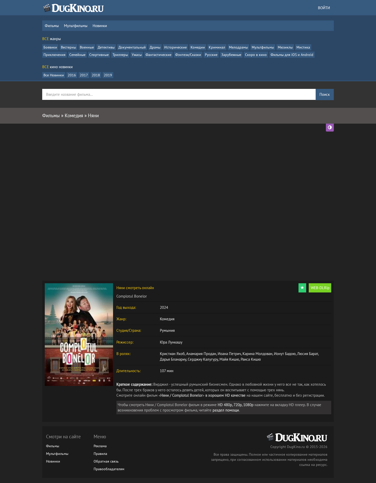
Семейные (77, 54)
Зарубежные (231, 54)
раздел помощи (226, 410)
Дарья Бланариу (173, 359)
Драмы (155, 47)
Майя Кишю (229, 359)
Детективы (106, 47)
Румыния (167, 330)
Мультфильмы (75, 25)
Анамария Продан (201, 353)
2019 (108, 75)
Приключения (54, 54)
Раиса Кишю (251, 359)
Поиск (324, 94)
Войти (324, 7)
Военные (87, 47)
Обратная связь (106, 461)
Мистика (303, 47)
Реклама (100, 446)
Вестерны (68, 47)
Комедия (167, 318)
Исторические (175, 47)
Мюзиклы (285, 47)
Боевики (50, 47)
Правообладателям (109, 469)
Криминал (217, 47)
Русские (211, 54)
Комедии (198, 47)
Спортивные (99, 54)
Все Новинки (53, 75)
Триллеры (120, 54)
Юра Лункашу (171, 342)
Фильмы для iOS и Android (292, 54)
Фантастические (158, 54)
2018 (96, 75)
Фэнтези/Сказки (188, 54)
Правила (100, 453)
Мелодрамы (238, 47)
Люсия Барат (307, 353)
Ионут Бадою (285, 353)
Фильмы (52, 25)
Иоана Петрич (229, 353)
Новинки (100, 25)
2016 (72, 75)
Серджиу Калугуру (203, 359)
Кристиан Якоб (172, 353)
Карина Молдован (257, 353)
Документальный (132, 47)
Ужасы (137, 54)
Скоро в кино (256, 54)
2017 (84, 75)
